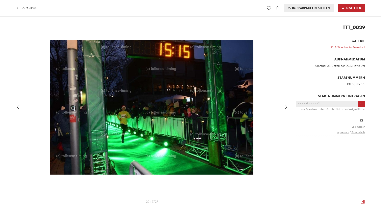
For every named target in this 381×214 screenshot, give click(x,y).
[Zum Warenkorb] (277, 8)
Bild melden (358, 127)
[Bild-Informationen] (362, 202)
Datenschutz (358, 132)
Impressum (343, 132)
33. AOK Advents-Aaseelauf (347, 47)
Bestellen (353, 8)
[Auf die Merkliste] (269, 8)
